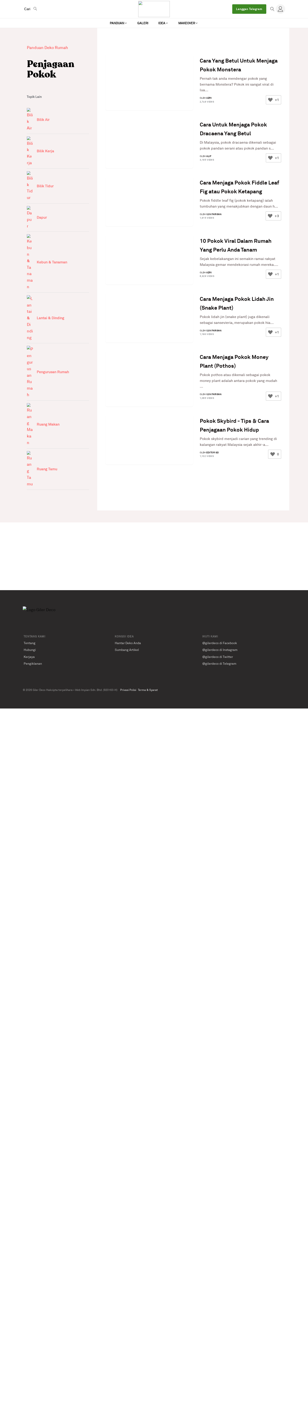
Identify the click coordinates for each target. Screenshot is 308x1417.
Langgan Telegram (249, 9)
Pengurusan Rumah (53, 371)
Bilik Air (43, 119)
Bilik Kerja (45, 151)
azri (209, 97)
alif (208, 156)
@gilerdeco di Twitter (217, 657)
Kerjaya (29, 657)
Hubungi (30, 650)
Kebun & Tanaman (52, 262)
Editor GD (212, 452)
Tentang (29, 643)
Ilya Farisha (213, 214)
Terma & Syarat (148, 690)
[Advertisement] (154, 556)
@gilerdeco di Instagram (219, 650)
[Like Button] (270, 99)
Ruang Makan (48, 424)
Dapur (42, 217)
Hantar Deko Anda (128, 643)
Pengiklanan (33, 663)
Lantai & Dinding (50, 318)
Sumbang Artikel (127, 650)
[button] (118, 23)
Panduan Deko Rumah (47, 47)
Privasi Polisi (128, 690)
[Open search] (272, 9)
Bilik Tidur (45, 186)
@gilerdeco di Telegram (219, 663)
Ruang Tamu (47, 469)
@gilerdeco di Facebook (219, 643)
